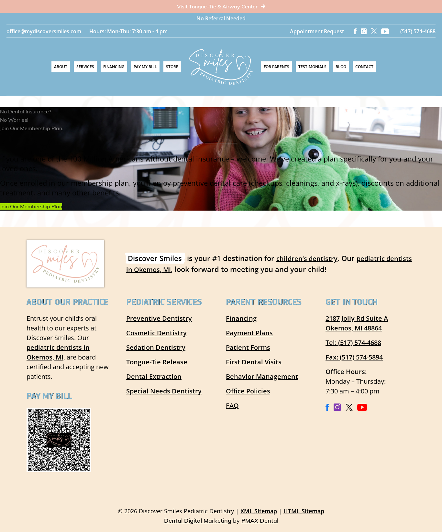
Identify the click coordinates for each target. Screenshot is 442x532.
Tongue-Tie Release (156, 362)
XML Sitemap (258, 511)
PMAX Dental (259, 520)
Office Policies (248, 391)
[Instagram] (364, 31)
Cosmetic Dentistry (156, 333)
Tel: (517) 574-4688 (353, 342)
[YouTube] (385, 31)
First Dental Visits (254, 362)
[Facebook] (355, 31)
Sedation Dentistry (155, 347)
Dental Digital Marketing (197, 520)
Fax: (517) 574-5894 (354, 357)
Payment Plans (249, 333)
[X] (374, 31)
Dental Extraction (154, 376)
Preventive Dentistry (159, 318)
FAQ (232, 405)
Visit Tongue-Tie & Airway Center (218, 6)
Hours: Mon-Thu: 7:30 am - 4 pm (128, 31)
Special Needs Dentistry (164, 391)
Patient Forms (248, 347)
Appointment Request (317, 31)
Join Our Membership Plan (31, 206)
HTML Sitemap (303, 511)
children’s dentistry (306, 258)
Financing (241, 318)
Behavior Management (262, 376)
